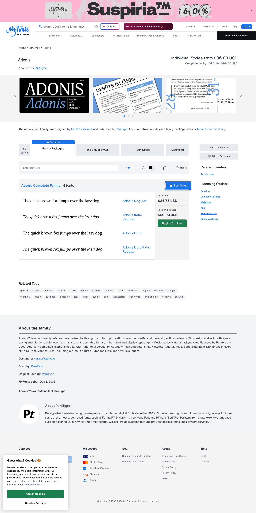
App (203, 208)
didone (84, 290)
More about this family (211, 129)
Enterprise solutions (236, 35)
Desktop (205, 191)
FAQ (203, 456)
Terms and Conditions (174, 456)
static (85, 296)
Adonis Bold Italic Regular (136, 249)
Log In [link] (246, 26)
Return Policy (169, 472)
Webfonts (206, 202)
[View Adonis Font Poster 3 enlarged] (201, 95)
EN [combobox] (223, 26)
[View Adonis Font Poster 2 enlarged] (127, 95)
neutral (61, 290)
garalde (179, 296)
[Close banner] (168, 26)
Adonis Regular (134, 200)
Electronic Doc (209, 213)
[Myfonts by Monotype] (17, 31)
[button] (251, 10)
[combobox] (78, 26)
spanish (37, 290)
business (50, 296)
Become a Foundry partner (137, 456)
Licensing (177, 150)
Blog (174, 35)
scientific (159, 290)
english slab (151, 296)
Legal (165, 478)
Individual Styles (98, 150)
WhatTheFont (194, 35)
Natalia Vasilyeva (82, 129)
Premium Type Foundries (150, 35)
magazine (65, 296)
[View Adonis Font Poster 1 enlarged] (54, 95)
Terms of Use (169, 461)
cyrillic (96, 296)
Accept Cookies (35, 494)
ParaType (34, 48)
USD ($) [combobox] (207, 26)
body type (134, 296)
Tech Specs (142, 150)
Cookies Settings (35, 503)
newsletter (119, 296)
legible (146, 290)
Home (22, 48)
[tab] (124, 116)
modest (49, 290)
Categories (75, 35)
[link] (39, 26)
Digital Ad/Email (209, 219)
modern (96, 290)
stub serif (133, 290)
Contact (205, 461)
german (24, 290)
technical (25, 296)
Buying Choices (172, 223)
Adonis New (207, 174)
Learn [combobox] (189, 26)
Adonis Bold (131, 233)
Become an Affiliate (133, 461)
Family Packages (53, 148)
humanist (110, 290)
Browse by (54, 35)
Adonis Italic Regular (132, 217)
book (106, 296)
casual (37, 296)
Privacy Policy (169, 467)
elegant (172, 290)
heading (166, 296)
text (76, 296)
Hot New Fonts (121, 35)
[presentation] (15, 96)
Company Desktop (210, 196)
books (73, 290)
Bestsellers (98, 35)
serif (121, 290)
